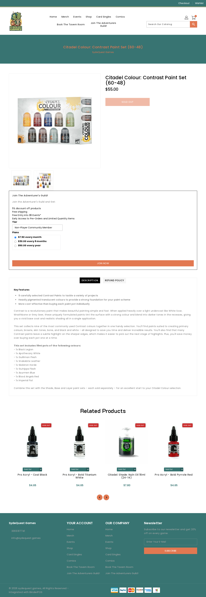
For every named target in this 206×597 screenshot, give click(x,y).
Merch (70, 535)
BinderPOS (35, 592)
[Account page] (186, 18)
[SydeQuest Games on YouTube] (17, 3)
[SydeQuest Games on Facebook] (5, 3)
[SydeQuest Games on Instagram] (11, 3)
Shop (70, 548)
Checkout (184, 3)
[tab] (90, 280)
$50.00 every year (29, 245)
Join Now (103, 263)
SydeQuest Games (103, 52)
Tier (14, 222)
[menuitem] (53, 16)
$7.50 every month (30, 237)
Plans (15, 232)
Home (70, 529)
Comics (71, 560)
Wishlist (199, 3)
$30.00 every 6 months (32, 241)
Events (71, 542)
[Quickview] (14, 486)
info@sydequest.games (26, 538)
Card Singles (74, 554)
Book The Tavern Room (81, 567)
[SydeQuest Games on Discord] (23, 3)
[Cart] (194, 18)
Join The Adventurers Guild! (83, 573)
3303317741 (18, 531)
